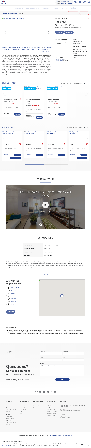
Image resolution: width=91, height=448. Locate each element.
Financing (55, 8)
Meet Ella (49, 407)
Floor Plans (8, 407)
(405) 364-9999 (59, 59)
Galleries (46, 8)
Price (79, 127)
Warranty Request (51, 409)
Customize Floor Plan (15, 158)
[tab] (84, 83)
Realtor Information (51, 415)
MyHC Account (36, 404)
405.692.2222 (53, 435)
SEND (62, 379)
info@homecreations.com (65, 435)
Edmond (14, 13)
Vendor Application (51, 413)
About (21, 411)
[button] (48, 31)
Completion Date (76, 83)
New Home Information (52, 404)
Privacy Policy (36, 407)
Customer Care (36, 406)
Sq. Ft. (67, 83)
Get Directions (69, 32)
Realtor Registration (51, 406)
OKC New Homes (6, 13)
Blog (21, 413)
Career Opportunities (52, 411)
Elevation (6, 154)
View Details (17, 114)
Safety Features (23, 406)
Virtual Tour (59, 32)
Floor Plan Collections (11, 409)
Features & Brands (24, 404)
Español (73, 8)
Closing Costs (23, 409)
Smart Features (23, 407)
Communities (9, 404)
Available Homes (10, 406)
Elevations (28, 154)
